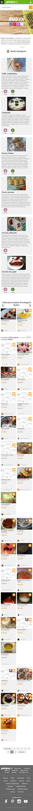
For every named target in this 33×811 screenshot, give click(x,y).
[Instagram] (18, 24)
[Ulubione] (13, 310)
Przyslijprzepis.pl (10, 789)
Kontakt (7, 772)
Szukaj (31, 7)
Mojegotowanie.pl (21, 786)
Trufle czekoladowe (9, 73)
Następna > (22, 752)
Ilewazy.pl (21, 781)
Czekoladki (6, 112)
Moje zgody (17, 768)
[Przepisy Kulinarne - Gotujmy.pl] (12, 1)
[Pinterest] (14, 24)
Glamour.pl (25, 783)
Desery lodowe (7, 153)
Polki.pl (12, 778)
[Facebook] (11, 24)
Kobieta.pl (10, 786)
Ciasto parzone (8, 192)
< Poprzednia (7, 748)
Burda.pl (12, 791)
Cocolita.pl (20, 791)
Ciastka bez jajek (9, 271)
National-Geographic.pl (12, 783)
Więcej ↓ (22, 47)
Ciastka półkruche (9, 233)
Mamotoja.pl (20, 778)
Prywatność (27, 768)
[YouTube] (26, 801)
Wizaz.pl (5, 778)
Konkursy (7, 770)
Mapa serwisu (24, 770)
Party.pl (5, 781)
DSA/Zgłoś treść (23, 772)
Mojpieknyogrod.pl (22, 789)
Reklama (14, 772)
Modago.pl (13, 781)
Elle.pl (28, 781)
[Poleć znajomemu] (22, 24)
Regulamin (15, 770)
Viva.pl (28, 778)
